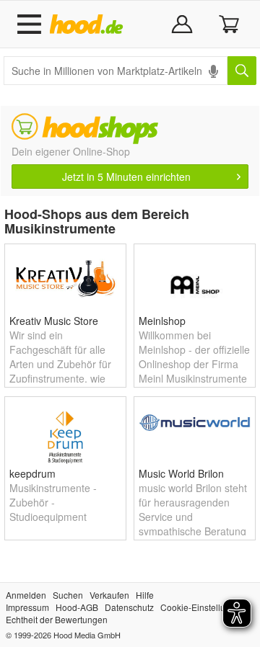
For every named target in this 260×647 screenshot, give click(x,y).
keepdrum (32, 473)
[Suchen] (242, 70)
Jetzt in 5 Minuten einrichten (126, 176)
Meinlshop (162, 320)
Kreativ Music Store (53, 320)
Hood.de (89, 24)
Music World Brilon (181, 473)
